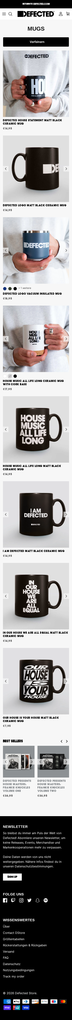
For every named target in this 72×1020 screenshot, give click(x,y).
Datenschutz (11, 964)
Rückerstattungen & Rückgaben (25, 945)
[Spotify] (46, 900)
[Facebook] (5, 900)
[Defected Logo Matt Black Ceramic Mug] (36, 169)
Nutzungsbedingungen (18, 970)
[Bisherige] (5, 169)
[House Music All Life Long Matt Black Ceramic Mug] (36, 429)
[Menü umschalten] (4, 14)
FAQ (5, 957)
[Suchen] (12, 14)
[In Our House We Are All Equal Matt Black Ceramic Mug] (36, 596)
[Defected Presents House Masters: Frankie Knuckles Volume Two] (53, 762)
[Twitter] (29, 900)
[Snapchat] (37, 900)
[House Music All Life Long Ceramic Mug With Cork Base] (36, 339)
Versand (8, 951)
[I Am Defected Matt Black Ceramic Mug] (36, 514)
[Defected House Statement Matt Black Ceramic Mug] (36, 83)
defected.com (41, 4)
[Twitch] (13, 900)
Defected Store (25, 993)
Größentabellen (13, 939)
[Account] (60, 14)
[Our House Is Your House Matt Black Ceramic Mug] (36, 681)
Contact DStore (14, 933)
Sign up (12, 877)
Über (6, 926)
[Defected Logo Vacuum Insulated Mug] (36, 250)
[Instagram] (21, 900)
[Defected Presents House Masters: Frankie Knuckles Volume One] (19, 762)
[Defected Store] (36, 14)
